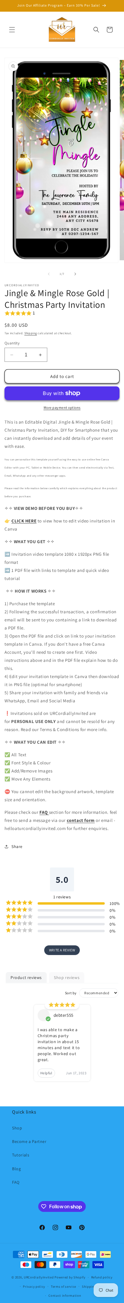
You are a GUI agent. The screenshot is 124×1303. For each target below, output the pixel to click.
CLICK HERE (23, 521)
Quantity (12, 343)
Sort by (71, 993)
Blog (16, 1168)
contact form (81, 820)
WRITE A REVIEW (62, 950)
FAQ (16, 1182)
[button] (12, 29)
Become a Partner (29, 1141)
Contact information (64, 1295)
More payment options (62, 407)
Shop (17, 1128)
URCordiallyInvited (39, 1277)
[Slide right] (75, 274)
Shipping (30, 333)
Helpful (46, 1073)
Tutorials (20, 1155)
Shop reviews (66, 977)
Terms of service (63, 1286)
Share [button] (17, 846)
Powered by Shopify (69, 1277)
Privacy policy (34, 1286)
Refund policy (102, 1277)
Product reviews (26, 977)
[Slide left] (48, 274)
